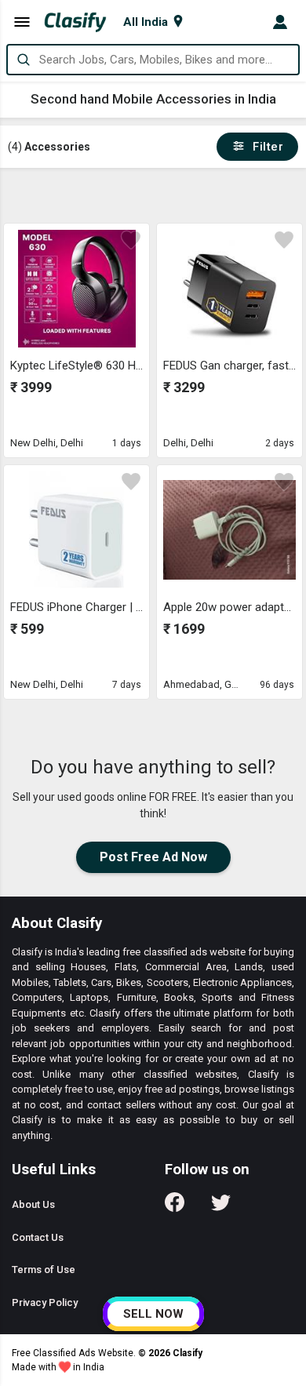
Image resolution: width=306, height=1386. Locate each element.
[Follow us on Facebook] (174, 1207)
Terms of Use (43, 1269)
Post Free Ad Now (153, 856)
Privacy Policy (45, 1302)
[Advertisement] (154, 195)
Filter (264, 147)
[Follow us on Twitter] (221, 1207)
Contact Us (38, 1237)
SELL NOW (153, 1314)
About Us (33, 1204)
